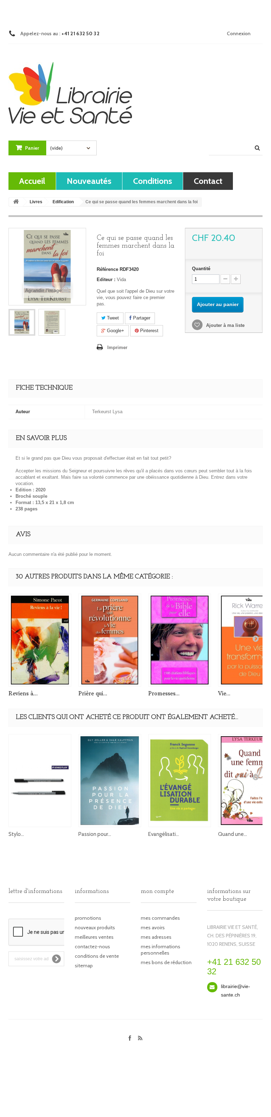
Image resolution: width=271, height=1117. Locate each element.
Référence (107, 269)
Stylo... (16, 834)
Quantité (201, 268)
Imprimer (117, 347)
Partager (141, 318)
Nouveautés (89, 181)
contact (208, 181)
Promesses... (164, 693)
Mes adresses (156, 937)
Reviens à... (23, 693)
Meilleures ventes (94, 937)
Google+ (115, 330)
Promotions (88, 918)
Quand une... (232, 834)
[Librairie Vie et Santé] (70, 86)
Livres (36, 201)
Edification (63, 201)
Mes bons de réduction (166, 962)
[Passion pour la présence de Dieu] (109, 780)
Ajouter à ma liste (225, 325)
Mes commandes (160, 918)
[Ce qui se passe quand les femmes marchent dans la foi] (22, 322)
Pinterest (148, 330)
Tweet (112, 318)
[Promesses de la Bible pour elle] (179, 640)
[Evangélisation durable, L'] (179, 780)
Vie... (224, 693)
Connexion (239, 33)
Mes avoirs (153, 927)
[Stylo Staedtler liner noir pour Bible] (39, 780)
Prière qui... (92, 693)
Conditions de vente (97, 956)
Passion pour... (94, 834)
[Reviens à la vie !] (39, 640)
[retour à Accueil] (16, 202)
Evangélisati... (163, 834)
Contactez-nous (92, 946)
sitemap (84, 965)
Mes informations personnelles (160, 949)
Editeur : (106, 279)
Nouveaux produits (95, 927)
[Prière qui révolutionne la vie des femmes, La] (109, 640)
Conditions (152, 181)
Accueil (32, 181)
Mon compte (157, 891)
